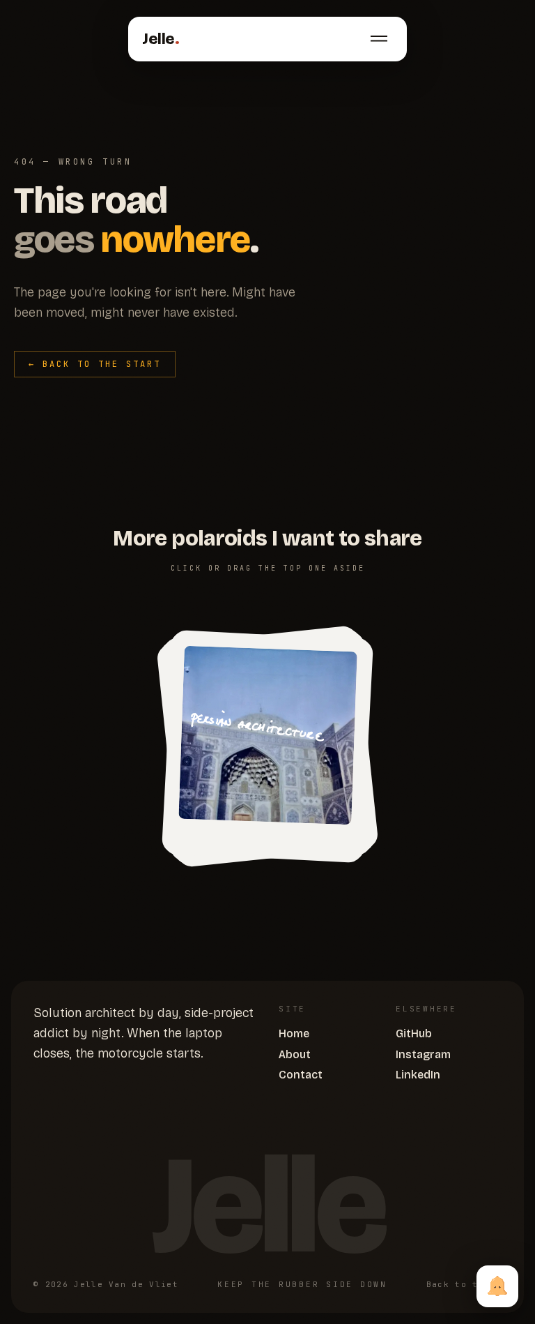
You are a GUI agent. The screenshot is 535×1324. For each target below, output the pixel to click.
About (295, 1054)
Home (294, 1033)
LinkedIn (418, 1074)
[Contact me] (497, 1286)
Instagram (423, 1054)
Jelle (160, 38)
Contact (301, 1074)
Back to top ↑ (464, 1284)
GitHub (414, 1033)
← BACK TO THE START (95, 364)
